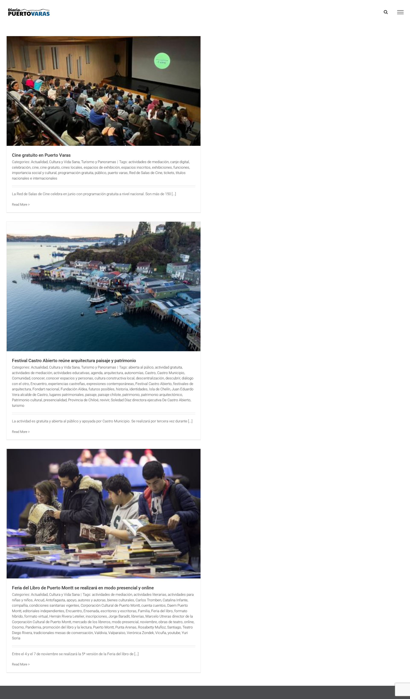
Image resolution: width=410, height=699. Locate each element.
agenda (96, 373)
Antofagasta (55, 600)
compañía (20, 605)
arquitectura (113, 373)
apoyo (71, 600)
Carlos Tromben (148, 600)
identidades (138, 389)
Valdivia (100, 633)
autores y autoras (92, 600)
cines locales (71, 167)
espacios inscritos (136, 167)
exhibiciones (162, 167)
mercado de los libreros (91, 622)
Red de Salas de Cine (145, 173)
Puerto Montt (103, 627)
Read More (19, 204)
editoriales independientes (43, 611)
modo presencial (125, 622)
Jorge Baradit (119, 616)
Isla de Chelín (159, 389)
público (100, 173)
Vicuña (160, 633)
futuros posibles (101, 389)
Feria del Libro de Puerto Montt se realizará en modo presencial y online (83, 587)
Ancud (39, 600)
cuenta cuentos (153, 605)
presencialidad (55, 400)
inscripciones (96, 616)
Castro (150, 373)
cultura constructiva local (115, 378)
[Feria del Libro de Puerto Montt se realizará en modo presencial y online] (104, 513)
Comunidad (21, 378)
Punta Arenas (125, 627)
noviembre (148, 622)
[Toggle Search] (386, 12)
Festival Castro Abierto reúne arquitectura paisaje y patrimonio (74, 360)
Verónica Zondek (140, 633)
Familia (144, 611)
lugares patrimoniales (66, 394)
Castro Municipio (170, 373)
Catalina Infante (175, 600)
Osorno (18, 627)
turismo (18, 405)
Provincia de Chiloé (83, 400)
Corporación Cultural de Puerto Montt (110, 605)
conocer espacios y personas (69, 378)
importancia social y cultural (34, 173)
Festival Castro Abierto (153, 384)
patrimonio (131, 394)
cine (35, 167)
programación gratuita (75, 173)
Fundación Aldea (74, 389)
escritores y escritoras (118, 611)
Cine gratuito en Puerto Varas (41, 155)
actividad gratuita (168, 367)
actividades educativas (71, 373)
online (189, 622)
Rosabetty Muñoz (152, 627)
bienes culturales (120, 600)
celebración (21, 167)
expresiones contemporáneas (110, 384)
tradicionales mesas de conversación (63, 633)
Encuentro (39, 384)
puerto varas (118, 173)
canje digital (179, 162)
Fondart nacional (45, 389)
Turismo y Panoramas (98, 162)
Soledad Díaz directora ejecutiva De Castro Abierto (150, 400)
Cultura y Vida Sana (64, 162)
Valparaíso (116, 633)
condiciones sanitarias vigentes (54, 605)
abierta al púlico (141, 367)
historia (122, 389)
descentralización (150, 378)
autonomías (134, 373)
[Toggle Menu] (400, 12)
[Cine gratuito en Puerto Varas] (104, 91)
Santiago (174, 627)
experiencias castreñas (66, 384)
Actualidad (39, 162)
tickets (169, 173)
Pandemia (33, 627)
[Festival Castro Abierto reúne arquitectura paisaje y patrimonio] (104, 286)
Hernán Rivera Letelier (66, 616)
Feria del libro (162, 611)
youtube (174, 633)
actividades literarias (150, 594)
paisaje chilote (109, 394)
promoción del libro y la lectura (67, 627)
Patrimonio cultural (27, 400)
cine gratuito (50, 167)
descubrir (172, 378)
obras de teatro (170, 622)
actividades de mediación (149, 162)
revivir (104, 400)
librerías (137, 616)
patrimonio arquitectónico (161, 394)
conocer (38, 378)
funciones (181, 167)
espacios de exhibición (102, 167)
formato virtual (36, 616)
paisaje (91, 394)
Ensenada (91, 611)
